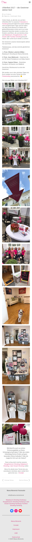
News (19, 16)
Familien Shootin (15, 36)
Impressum (16, 529)
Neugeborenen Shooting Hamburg (14, 501)
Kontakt (21, 473)
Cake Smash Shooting (17, 466)
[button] (30, 2)
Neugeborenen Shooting (12, 464)
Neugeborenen (18, 35)
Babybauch (8, 35)
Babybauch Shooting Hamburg (15, 500)
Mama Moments (16, 521)
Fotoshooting (6, 76)
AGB (16, 533)
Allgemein (7, 16)
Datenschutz (16, 537)
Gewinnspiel (13, 16)
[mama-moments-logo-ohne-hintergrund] (4, 2)
